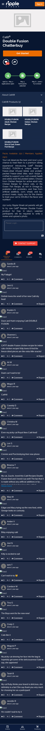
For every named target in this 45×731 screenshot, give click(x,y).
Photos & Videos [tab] (6, 255)
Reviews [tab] (29, 255)
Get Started (22, 53)
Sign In (39, 4)
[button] (22, 95)
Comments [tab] (18, 255)
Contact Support (27, 243)
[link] (12, 117)
